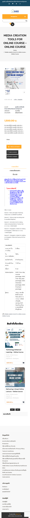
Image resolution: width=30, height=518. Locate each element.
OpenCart (18, 514)
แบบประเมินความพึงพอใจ (9, 441)
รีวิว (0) (15, 174)
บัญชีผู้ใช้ (4, 502)
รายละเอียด (15, 166)
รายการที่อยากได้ (6, 507)
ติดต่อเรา (4, 487)
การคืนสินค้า (5, 489)
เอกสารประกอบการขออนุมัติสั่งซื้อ (11, 454)
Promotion (5, 444)
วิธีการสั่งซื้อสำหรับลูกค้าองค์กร (10, 456)
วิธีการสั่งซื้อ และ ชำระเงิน (8, 446)
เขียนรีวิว (20, 100)
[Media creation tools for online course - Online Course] (15, 78)
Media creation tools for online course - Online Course (15, 53)
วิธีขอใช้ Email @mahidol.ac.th (10, 463)
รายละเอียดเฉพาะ (15, 170)
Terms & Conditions (8, 451)
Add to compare (13, 156)
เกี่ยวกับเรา (5, 438)
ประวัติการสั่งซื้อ (6, 504)
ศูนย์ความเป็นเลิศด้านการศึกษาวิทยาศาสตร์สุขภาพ (14, 108)
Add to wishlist (13, 152)
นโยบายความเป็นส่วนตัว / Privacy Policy (13, 449)
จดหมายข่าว (5, 509)
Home (15, 50)
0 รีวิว (15, 100)
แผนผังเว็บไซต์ (6, 492)
